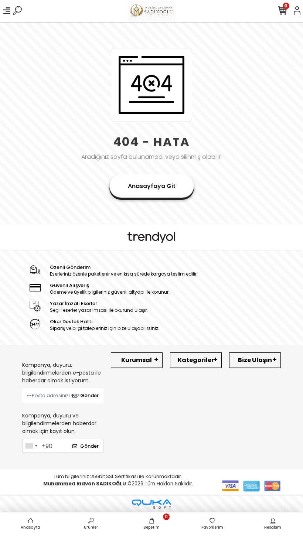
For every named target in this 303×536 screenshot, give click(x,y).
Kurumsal (136, 360)
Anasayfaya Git (152, 186)
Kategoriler (196, 360)
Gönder (89, 395)
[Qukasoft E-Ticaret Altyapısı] (151, 504)
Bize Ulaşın (255, 360)
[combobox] (31, 446)
